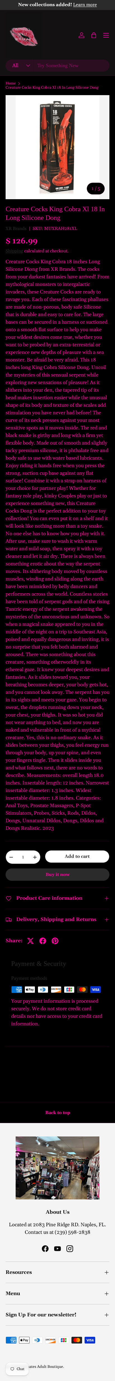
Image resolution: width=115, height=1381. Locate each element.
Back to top (57, 1112)
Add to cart (77, 856)
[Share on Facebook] (43, 941)
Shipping (14, 251)
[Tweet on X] (30, 941)
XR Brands (16, 228)
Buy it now (57, 874)
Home (11, 84)
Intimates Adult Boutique (41, 1366)
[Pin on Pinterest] (55, 941)
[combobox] (57, 66)
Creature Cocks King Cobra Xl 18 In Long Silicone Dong (52, 88)
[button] (94, 35)
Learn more (85, 5)
